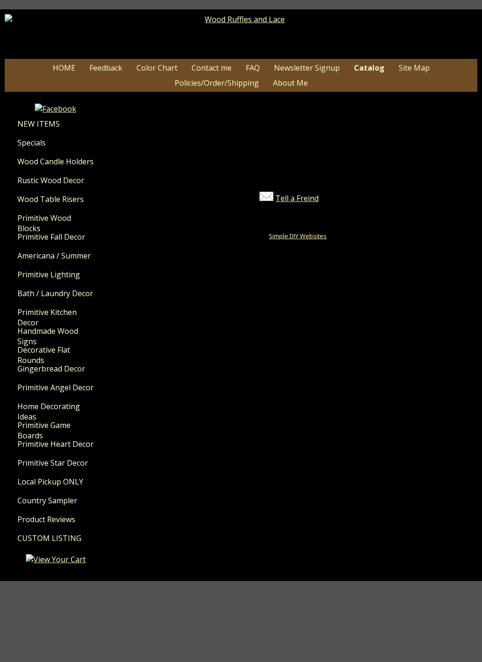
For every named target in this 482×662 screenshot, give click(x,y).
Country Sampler (47, 500)
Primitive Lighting (48, 274)
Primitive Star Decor (52, 463)
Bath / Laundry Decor (55, 293)
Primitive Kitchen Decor (47, 317)
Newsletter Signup (307, 68)
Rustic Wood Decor (50, 180)
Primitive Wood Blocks (44, 223)
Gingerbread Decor (51, 368)
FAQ (253, 68)
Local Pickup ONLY (50, 481)
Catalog (369, 68)
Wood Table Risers (50, 199)
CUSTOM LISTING (49, 538)
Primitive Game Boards (44, 430)
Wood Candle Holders (55, 161)
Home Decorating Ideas (48, 411)
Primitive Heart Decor (55, 444)
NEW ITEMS (38, 124)
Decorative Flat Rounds (43, 355)
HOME (64, 68)
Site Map (414, 68)
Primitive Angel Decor (55, 387)
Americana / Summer (54, 255)
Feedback (105, 68)
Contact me (212, 68)
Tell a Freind (297, 198)
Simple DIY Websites (298, 236)
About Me (290, 83)
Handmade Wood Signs (47, 336)
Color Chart (157, 68)
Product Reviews (46, 519)
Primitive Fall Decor (51, 237)
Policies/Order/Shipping (217, 83)
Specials (31, 142)
